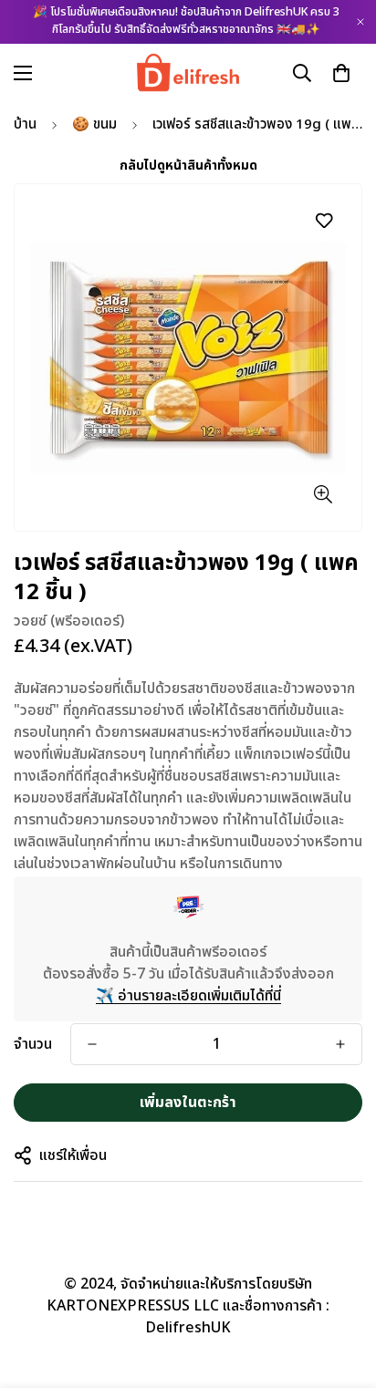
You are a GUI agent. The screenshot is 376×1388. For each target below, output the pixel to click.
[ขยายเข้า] (322, 493)
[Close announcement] (360, 22)
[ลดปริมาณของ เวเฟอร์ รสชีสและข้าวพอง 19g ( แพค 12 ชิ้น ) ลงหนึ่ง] (92, 1044)
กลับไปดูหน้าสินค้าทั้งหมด (188, 165)
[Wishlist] (323, 220)
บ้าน (25, 124)
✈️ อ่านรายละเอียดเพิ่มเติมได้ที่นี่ (188, 996)
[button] (341, 72)
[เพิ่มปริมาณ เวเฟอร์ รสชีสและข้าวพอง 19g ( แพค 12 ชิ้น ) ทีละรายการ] (340, 1044)
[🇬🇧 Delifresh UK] (188, 72)
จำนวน (33, 1044)
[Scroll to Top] (343, 1291)
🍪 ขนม (94, 124)
